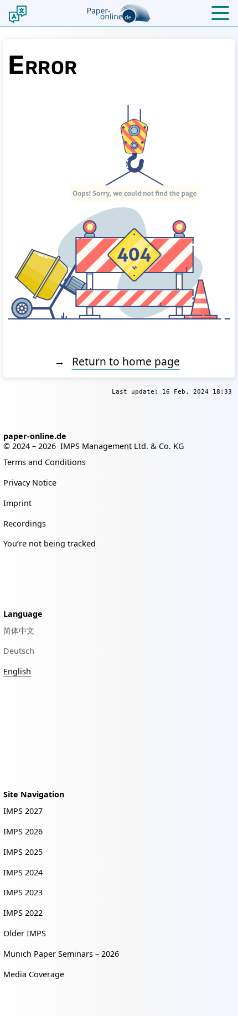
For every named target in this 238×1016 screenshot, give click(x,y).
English (17, 671)
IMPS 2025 (23, 852)
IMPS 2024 (23, 872)
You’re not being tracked (49, 543)
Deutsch (18, 651)
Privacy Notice (29, 482)
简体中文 (18, 630)
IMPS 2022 (23, 912)
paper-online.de (34, 436)
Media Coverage (33, 974)
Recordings (24, 523)
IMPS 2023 (23, 892)
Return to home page (126, 361)
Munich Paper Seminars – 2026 (61, 953)
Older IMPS (24, 933)
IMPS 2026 (23, 831)
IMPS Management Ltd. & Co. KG (122, 446)
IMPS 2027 (23, 811)
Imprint (17, 503)
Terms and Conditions (44, 462)
